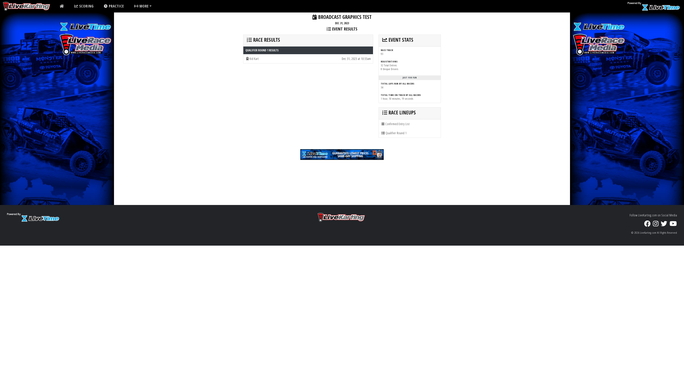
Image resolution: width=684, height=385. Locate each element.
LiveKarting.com (648, 232)
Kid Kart (254, 59)
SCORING (86, 6)
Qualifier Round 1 (396, 133)
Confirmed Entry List (397, 124)
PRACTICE (116, 6)
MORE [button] (143, 6)
